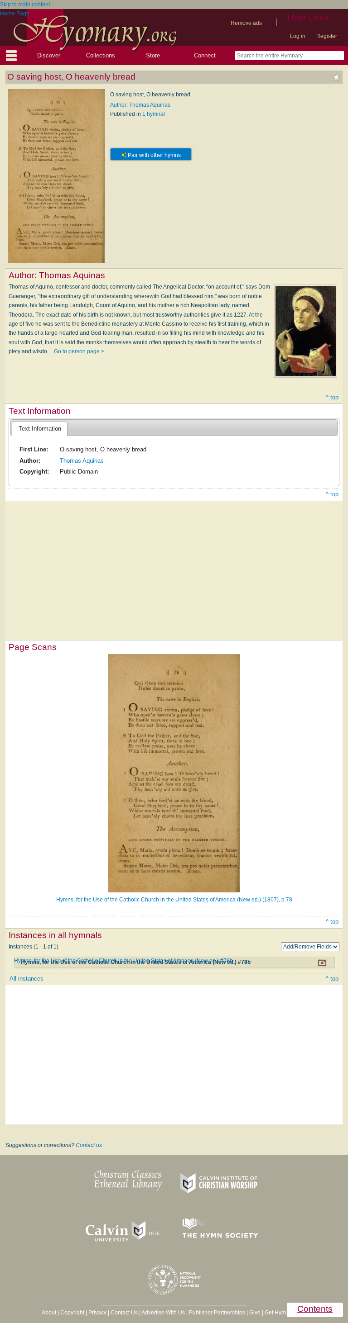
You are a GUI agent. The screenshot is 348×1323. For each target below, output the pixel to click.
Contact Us (124, 1312)
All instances (27, 978)
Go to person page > (79, 351)
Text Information (40, 428)
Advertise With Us (163, 1312)
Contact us (89, 1145)
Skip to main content (25, 4)
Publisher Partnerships (217, 1312)
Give (255, 1312)
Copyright (72, 1312)
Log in (297, 36)
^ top (332, 397)
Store (153, 55)
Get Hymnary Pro (286, 1312)
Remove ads (246, 23)
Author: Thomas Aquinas (140, 105)
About (49, 1312)
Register (326, 36)
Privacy (97, 1312)
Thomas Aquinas (82, 460)
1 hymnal (153, 114)
